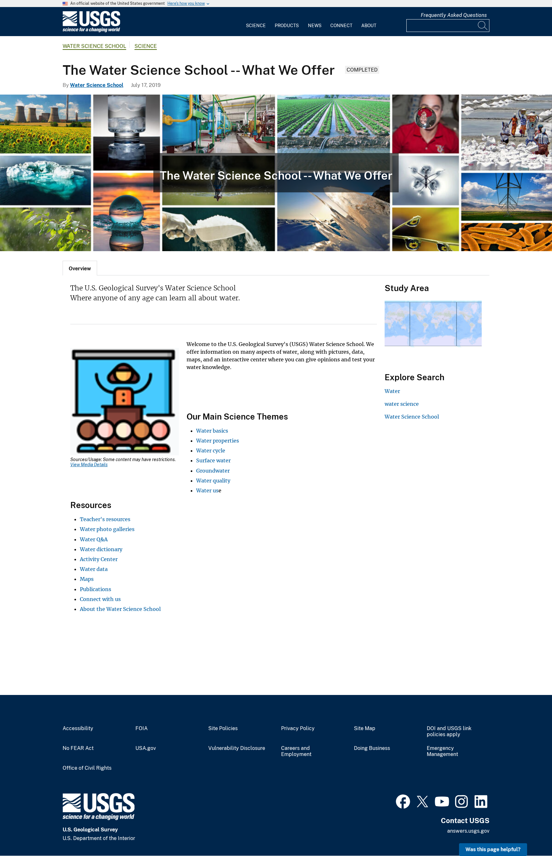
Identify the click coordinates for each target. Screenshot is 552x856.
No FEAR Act (78, 748)
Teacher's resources (105, 519)
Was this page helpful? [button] (493, 849)
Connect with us (100, 599)
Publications (95, 589)
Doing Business (372, 748)
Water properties (217, 440)
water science (402, 404)
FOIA (141, 728)
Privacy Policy (298, 728)
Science (256, 25)
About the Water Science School (120, 609)
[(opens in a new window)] (403, 800)
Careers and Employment (296, 751)
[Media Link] (124, 402)
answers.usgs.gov (468, 831)
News (314, 25)
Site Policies (223, 728)
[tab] (80, 268)
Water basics (212, 431)
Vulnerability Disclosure (236, 748)
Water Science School (94, 46)
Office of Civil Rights (87, 768)
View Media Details (89, 464)
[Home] (91, 31)
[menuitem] (255, 22)
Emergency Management (442, 751)
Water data (94, 569)
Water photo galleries (107, 529)
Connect (341, 25)
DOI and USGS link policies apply (449, 731)
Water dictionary (101, 549)
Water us (207, 490)
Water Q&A (94, 539)
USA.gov (145, 748)
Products (287, 25)
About (368, 25)
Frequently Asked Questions (454, 15)
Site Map (364, 728)
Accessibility (78, 728)
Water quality (213, 480)
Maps (87, 579)
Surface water (213, 460)
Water (392, 391)
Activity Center (99, 559)
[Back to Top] (528, 832)
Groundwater (213, 470)
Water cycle (210, 450)
